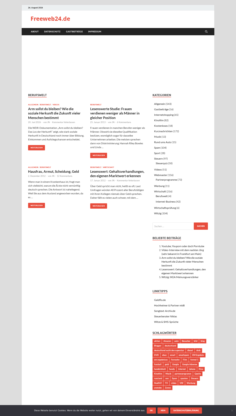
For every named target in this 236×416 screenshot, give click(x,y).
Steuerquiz (162, 163)
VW (181, 383)
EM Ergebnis (198, 355)
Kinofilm (159, 120)
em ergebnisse (161, 359)
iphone (192, 369)
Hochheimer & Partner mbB (169, 305)
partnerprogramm (183, 373)
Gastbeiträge (74, 31)
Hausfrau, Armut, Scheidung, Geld (53, 171)
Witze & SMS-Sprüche (166, 321)
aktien (157, 341)
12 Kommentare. (65, 176)
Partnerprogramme (166, 179)
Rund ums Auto (162, 142)
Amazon (167, 341)
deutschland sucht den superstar (169, 350)
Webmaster (160, 174)
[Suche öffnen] (206, 31)
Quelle (198, 373)
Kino (201, 369)
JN (48, 122)
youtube (158, 387)
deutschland (170, 345)
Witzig (157, 213)
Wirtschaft (108, 167)
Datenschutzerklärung (186, 410)
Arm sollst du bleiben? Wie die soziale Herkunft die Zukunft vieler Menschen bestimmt (54, 113)
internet (182, 369)
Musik (157, 136)
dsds (198, 350)
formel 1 (194, 359)
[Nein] (232, 410)
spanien (184, 378)
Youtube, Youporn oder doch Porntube (183, 246)
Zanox (168, 387)
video (173, 383)
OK (151, 410)
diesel (190, 350)
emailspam (184, 355)
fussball (158, 364)
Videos (56, 105)
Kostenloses (161, 125)
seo (167, 378)
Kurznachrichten (163, 131)
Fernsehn (175, 359)
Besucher (186, 341)
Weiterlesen (35, 147)
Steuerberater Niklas (165, 316)
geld (167, 364)
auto (176, 341)
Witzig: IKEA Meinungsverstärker (180, 277)
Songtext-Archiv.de (164, 310)
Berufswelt (45, 105)
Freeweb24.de (50, 19)
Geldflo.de (160, 299)
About (35, 31)
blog (203, 341)
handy (172, 369)
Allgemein (33, 105)
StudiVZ (158, 383)
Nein (163, 410)
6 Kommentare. (124, 122)
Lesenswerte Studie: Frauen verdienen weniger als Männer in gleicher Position (115, 113)
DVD (156, 355)
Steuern (158, 158)
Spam (157, 147)
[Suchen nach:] (180, 226)
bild (195, 341)
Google (175, 364)
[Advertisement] (118, 64)
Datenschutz (52, 31)
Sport (157, 153)
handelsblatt (160, 369)
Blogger (157, 345)
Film (185, 359)
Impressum (94, 31)
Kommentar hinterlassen (63, 122)
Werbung (159, 185)
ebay (164, 355)
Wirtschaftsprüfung (165, 207)
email (172, 355)
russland (158, 378)
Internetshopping (164, 114)
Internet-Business (166, 201)
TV (166, 383)
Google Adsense (189, 364)
